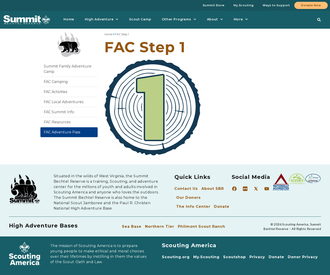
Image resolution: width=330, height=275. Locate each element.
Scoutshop (234, 257)
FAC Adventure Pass (62, 132)
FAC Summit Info (59, 112)
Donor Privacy (303, 257)
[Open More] (246, 19)
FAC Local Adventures (63, 102)
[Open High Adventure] (117, 19)
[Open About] (221, 19)
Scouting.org (176, 257)
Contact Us (186, 188)
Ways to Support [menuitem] (276, 5)
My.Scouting (206, 257)
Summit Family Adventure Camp (67, 69)
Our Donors (188, 197)
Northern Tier (159, 226)
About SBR (212, 188)
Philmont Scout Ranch (201, 226)
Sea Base (131, 226)
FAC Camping (56, 82)
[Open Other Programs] (195, 19)
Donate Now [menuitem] (311, 5)
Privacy (257, 257)
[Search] (319, 19)
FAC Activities (55, 92)
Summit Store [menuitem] (214, 5)
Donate (221, 206)
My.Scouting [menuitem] (243, 5)
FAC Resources (57, 122)
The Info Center (193, 206)
